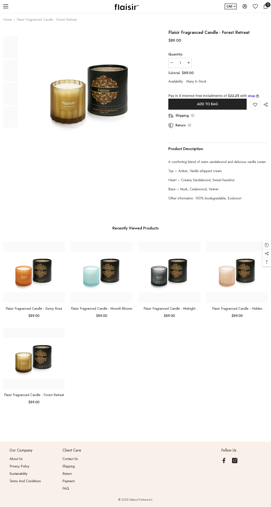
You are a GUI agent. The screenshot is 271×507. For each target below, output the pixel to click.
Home (7, 19)
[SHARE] (264, 104)
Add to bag (207, 104)
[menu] (5, 6)
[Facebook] (223, 460)
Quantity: (175, 54)
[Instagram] (234, 460)
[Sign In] (244, 6)
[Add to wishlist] (255, 104)
